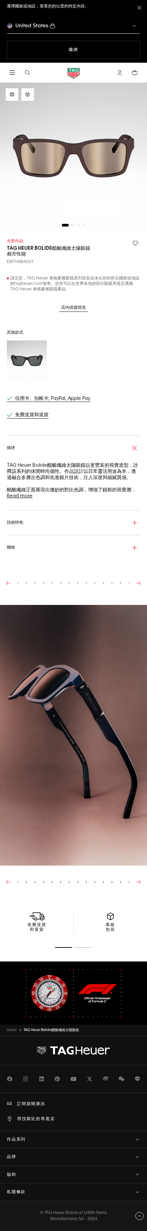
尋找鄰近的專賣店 (36, 1119)
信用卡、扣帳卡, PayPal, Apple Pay (52, 398)
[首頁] (73, 73)
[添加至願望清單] (135, 243)
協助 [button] (11, 1175)
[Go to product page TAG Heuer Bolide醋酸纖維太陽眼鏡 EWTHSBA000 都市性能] (27, 360)
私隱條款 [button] (16, 1192)
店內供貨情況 (73, 308)
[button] (119, 72)
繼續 (82, 49)
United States (32, 25)
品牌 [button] (11, 1157)
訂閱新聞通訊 (31, 1104)
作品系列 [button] (16, 1140)
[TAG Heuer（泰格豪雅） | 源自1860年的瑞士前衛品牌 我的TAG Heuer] (73, 1050)
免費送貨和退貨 (32, 414)
